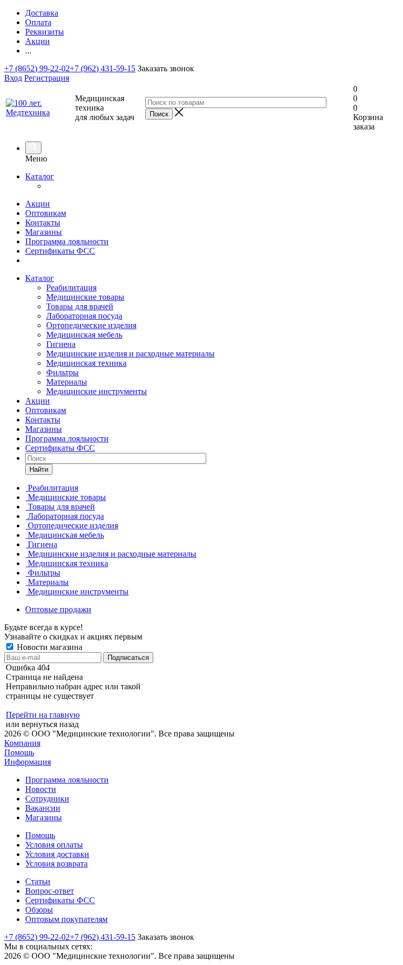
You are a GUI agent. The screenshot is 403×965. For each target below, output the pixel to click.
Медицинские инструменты (96, 391)
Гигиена (61, 344)
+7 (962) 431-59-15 (102, 68)
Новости (40, 789)
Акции (37, 203)
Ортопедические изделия (91, 325)
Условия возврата (56, 863)
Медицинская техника (86, 363)
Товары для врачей (79, 306)
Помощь (19, 752)
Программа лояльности (67, 241)
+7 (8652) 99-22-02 (37, 68)
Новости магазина (48, 647)
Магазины (43, 231)
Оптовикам (45, 213)
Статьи (37, 881)
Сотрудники (47, 798)
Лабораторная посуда (84, 315)
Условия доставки (57, 854)
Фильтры (62, 372)
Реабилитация (71, 287)
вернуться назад (50, 724)
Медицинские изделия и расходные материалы (130, 353)
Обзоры (39, 909)
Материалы (66, 381)
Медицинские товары (85, 296)
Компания (22, 743)
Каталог (39, 176)
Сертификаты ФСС (60, 250)
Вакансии (42, 808)
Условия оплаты (54, 844)
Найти (38, 469)
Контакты (42, 222)
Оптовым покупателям (66, 919)
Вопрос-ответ (49, 890)
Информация (27, 761)
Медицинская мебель (84, 334)
